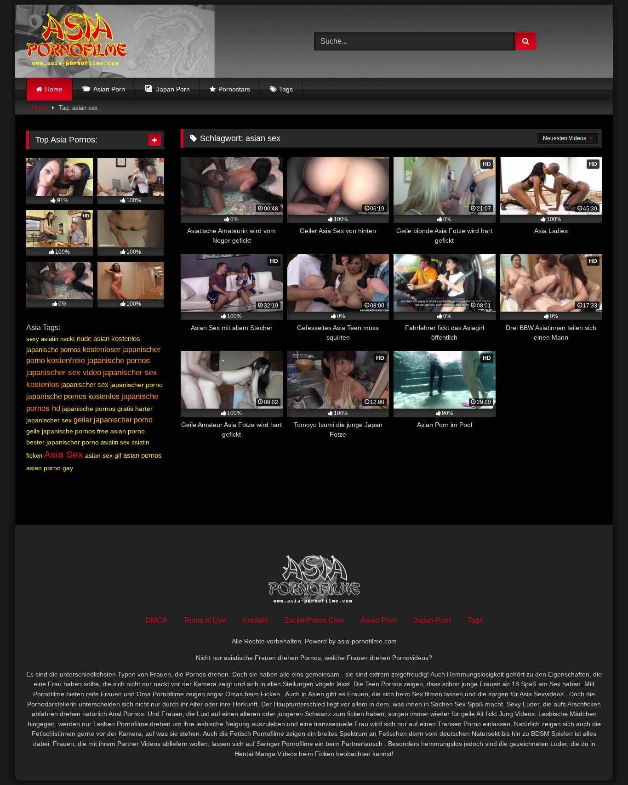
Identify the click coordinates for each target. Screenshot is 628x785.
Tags (286, 89)
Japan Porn (432, 620)
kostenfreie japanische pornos (98, 360)
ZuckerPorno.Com (314, 620)
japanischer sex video (63, 372)
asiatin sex (115, 442)
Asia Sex (63, 454)
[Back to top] (599, 758)
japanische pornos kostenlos (73, 396)
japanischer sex (84, 384)
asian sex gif (103, 455)
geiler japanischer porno (113, 420)
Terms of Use (204, 620)
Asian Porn (378, 620)
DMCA (156, 620)
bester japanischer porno (62, 442)
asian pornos (142, 455)
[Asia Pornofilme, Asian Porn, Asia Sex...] (76, 41)
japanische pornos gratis (97, 408)
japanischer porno (136, 384)
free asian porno (121, 431)
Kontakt (255, 620)
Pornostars (234, 89)
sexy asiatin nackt (50, 339)
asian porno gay (49, 468)
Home (54, 89)
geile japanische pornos (60, 431)
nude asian (93, 338)
